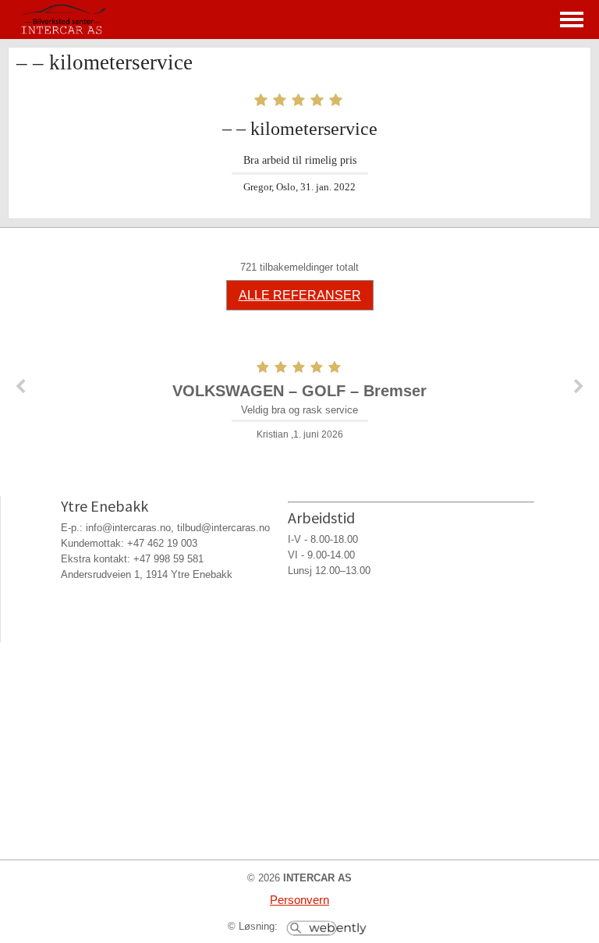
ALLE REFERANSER (300, 295)
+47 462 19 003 (162, 543)
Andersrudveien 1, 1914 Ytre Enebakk (146, 574)
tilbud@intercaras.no (223, 528)
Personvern (299, 899)
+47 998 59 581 (168, 559)
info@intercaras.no (128, 528)
